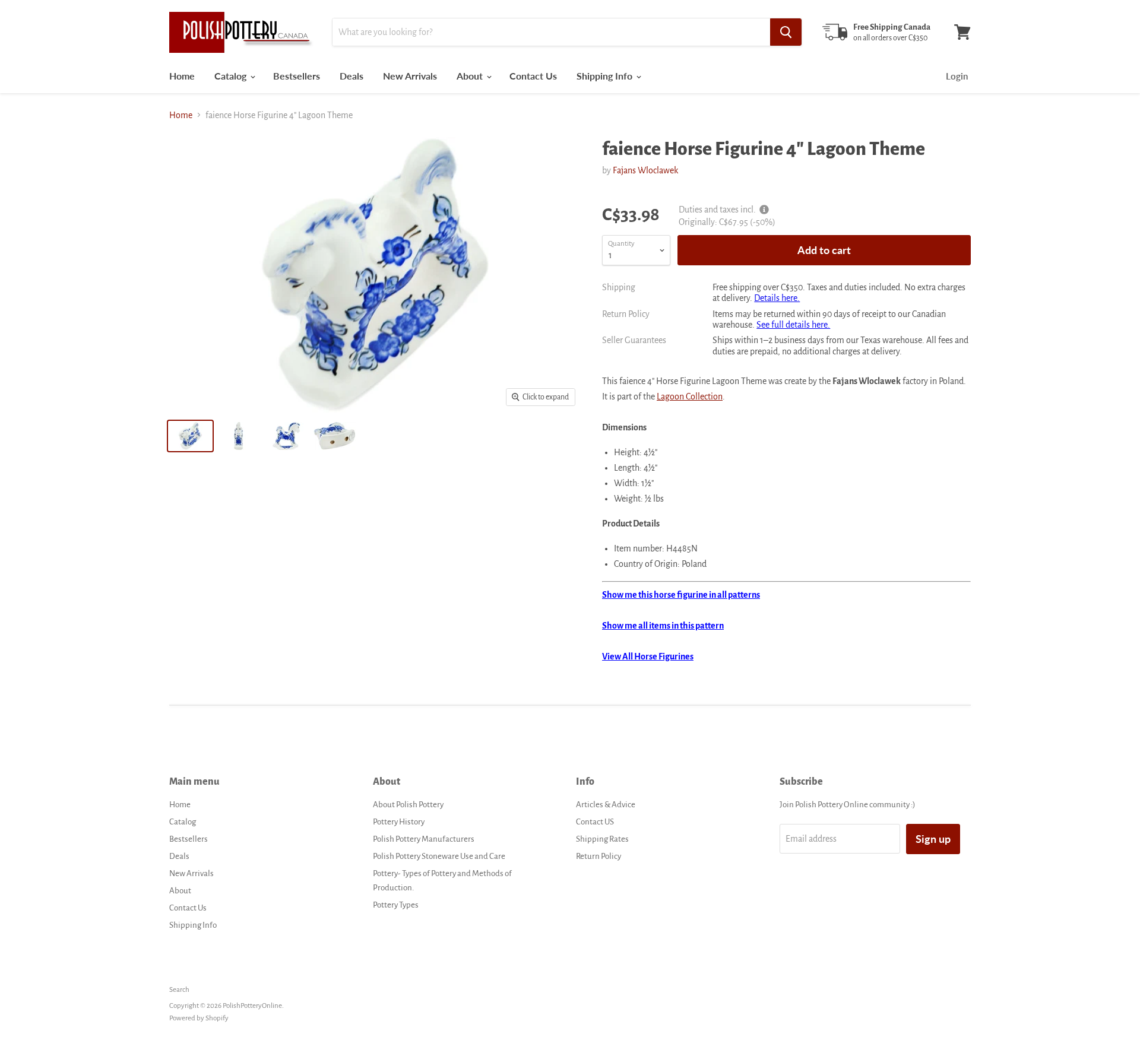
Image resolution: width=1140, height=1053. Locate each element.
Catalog (231, 75)
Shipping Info (606, 75)
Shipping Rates (602, 839)
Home (182, 75)
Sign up (933, 838)
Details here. (777, 298)
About (471, 75)
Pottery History (399, 821)
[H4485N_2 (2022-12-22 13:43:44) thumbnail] (286, 436)
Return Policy (598, 856)
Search (179, 990)
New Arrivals (410, 75)
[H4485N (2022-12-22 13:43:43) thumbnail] (190, 436)
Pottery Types (396, 904)
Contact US (595, 821)
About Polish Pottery (408, 804)
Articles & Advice (605, 804)
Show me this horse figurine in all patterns (681, 595)
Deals (351, 75)
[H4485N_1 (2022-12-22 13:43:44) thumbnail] (238, 436)
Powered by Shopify (199, 1018)
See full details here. (793, 324)
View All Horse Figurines (648, 656)
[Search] (786, 32)
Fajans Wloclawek (645, 170)
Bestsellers (296, 75)
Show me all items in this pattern (663, 625)
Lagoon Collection (690, 396)
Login (957, 76)
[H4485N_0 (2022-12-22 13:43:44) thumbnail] (334, 436)
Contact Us (533, 75)
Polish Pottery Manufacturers (423, 839)
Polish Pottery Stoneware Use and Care (439, 856)
